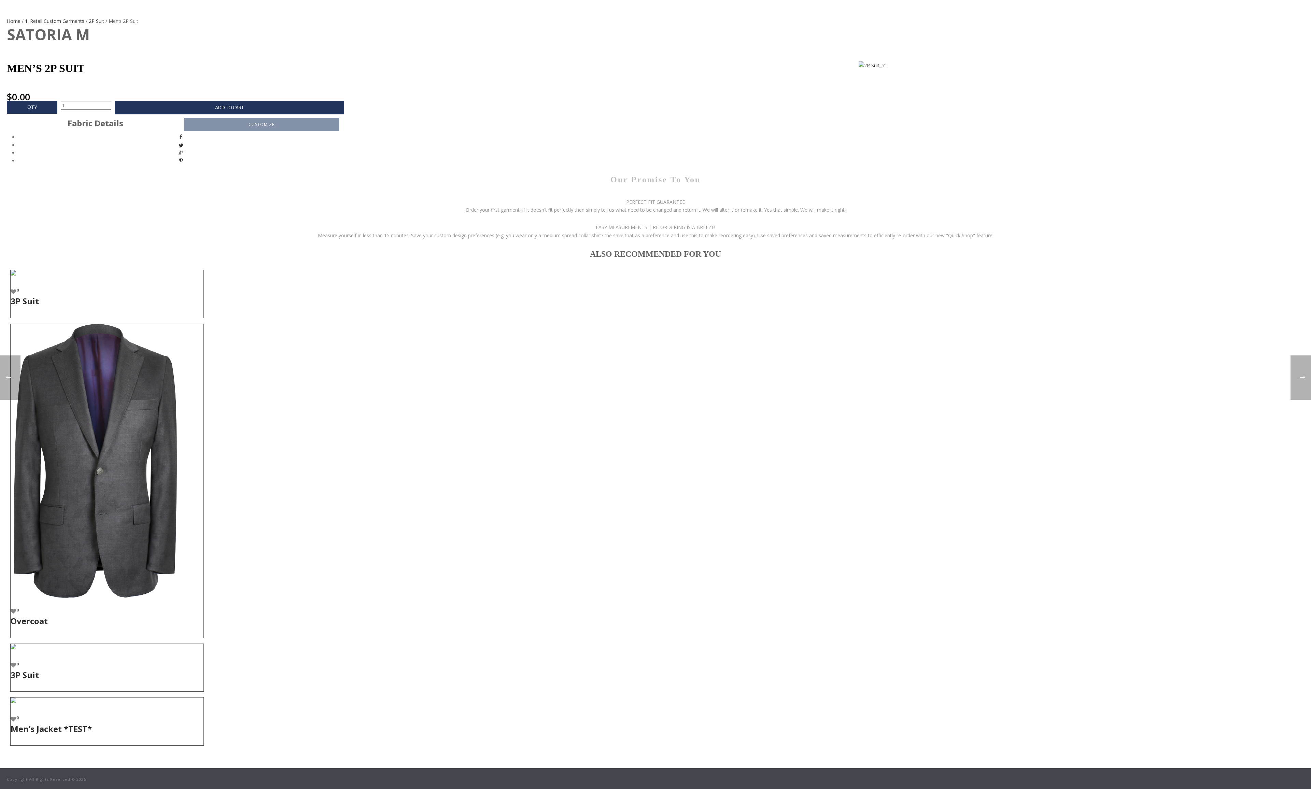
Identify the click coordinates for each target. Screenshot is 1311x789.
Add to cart (229, 107)
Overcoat (29, 620)
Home (13, 21)
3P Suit (25, 301)
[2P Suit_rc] (574, 65)
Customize (261, 124)
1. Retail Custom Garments (54, 21)
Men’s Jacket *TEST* (51, 728)
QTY (32, 107)
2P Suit (96, 21)
